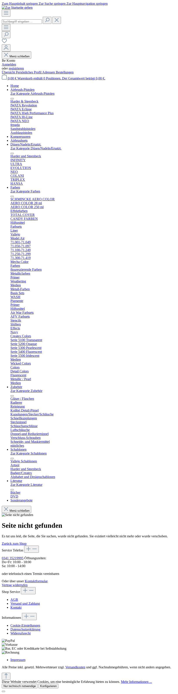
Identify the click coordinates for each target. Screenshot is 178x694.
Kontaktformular (36, 581)
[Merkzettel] (4, 42)
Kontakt (15, 607)
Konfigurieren (48, 686)
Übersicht (9, 72)
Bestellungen (65, 72)
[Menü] (6, 13)
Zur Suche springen (52, 3)
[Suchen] (47, 20)
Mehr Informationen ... (136, 682)
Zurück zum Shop (14, 543)
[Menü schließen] (12, 98)
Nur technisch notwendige (19, 686)
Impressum (17, 660)
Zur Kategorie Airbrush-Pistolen (32, 93)
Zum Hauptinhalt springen (20, 3)
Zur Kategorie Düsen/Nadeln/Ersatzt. (35, 148)
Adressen (49, 72)
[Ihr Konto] (6, 47)
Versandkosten (75, 667)
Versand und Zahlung (25, 603)
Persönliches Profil (29, 72)
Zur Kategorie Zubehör (26, 391)
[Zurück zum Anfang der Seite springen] (6, 676)
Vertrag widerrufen (15, 585)
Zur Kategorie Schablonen (28, 453)
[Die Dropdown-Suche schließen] (56, 20)
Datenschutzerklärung (25, 629)
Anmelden (9, 64)
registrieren (16, 68)
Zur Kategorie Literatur (26, 484)
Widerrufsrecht (20, 633)
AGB (14, 599)
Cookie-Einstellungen (25, 625)
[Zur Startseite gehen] (17, 7)
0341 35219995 (12, 558)
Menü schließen (20, 56)
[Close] (3, 691)
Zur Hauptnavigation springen (87, 3)
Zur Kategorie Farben (25, 191)
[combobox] (22, 21)
